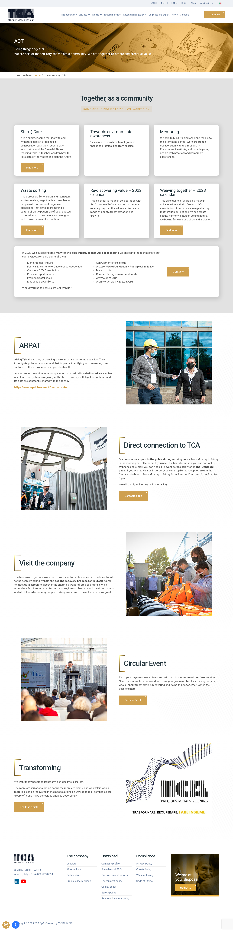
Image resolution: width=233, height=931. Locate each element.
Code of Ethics (144, 881)
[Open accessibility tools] (15, 925)
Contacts (184, 14)
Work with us (206, 3)
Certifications (74, 875)
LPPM (175, 3)
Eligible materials (112, 14)
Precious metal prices (79, 881)
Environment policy (111, 881)
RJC (183, 3)
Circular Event (133, 700)
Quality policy (108, 886)
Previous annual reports (114, 875)
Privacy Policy (144, 863)
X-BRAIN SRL (65, 923)
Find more (32, 167)
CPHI (154, 3)
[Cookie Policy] (6, 925)
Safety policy (108, 892)
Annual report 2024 (111, 869)
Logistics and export (159, 14)
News (175, 14)
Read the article (29, 807)
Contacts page (133, 495)
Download (109, 856)
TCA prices (214, 14)
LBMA (193, 3)
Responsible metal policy (115, 898)
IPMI (163, 3)
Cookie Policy (144, 869)
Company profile (110, 863)
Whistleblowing (144, 875)
